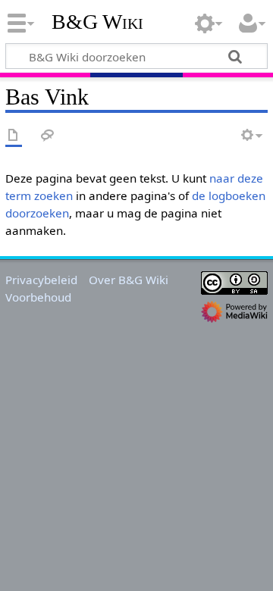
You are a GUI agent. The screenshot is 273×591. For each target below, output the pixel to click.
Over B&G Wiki (128, 279)
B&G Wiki (97, 22)
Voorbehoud (38, 297)
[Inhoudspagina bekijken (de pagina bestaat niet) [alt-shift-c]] (13, 136)
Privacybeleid (41, 279)
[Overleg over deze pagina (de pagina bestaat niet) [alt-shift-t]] (47, 136)
